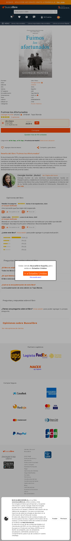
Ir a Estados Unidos (35, 273)
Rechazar (63, 518)
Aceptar (54, 518)
